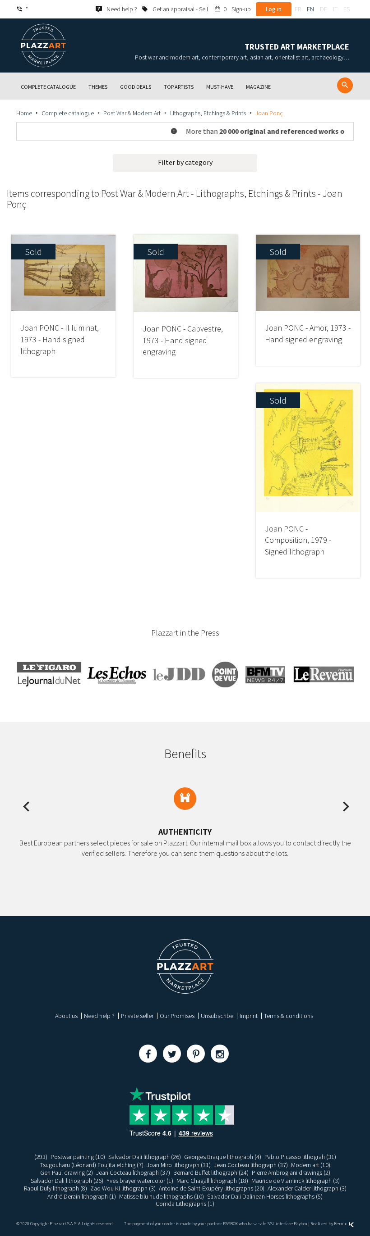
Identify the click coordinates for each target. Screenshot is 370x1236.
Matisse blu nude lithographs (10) (161, 1196)
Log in (274, 9)
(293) (40, 1157)
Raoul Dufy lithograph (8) (55, 1188)
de (323, 9)
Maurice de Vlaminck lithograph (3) (295, 1181)
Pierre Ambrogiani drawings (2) (291, 1172)
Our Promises (177, 1016)
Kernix (340, 1224)
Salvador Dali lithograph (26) (144, 1157)
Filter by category (185, 162)
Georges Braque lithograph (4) (222, 1157)
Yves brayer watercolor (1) (139, 1181)
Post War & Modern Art (132, 113)
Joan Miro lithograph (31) (179, 1165)
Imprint (249, 1016)
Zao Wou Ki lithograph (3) (123, 1188)
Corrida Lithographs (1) (185, 1204)
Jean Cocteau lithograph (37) (251, 1165)
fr (298, 9)
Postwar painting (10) (78, 1157)
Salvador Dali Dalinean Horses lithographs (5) (265, 1196)
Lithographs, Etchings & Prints (208, 113)
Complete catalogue (68, 113)
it (335, 9)
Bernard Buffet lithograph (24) (211, 1172)
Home (24, 113)
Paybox (300, 1224)
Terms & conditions (288, 1016)
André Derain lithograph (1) (81, 1196)
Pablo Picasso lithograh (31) (300, 1157)
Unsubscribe (217, 1016)
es (346, 9)
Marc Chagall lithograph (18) (212, 1181)
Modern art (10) (310, 1165)
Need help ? (99, 1016)
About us (66, 1016)
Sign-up (241, 9)
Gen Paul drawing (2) (66, 1172)
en (310, 9)
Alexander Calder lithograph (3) (307, 1188)
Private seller (137, 1016)
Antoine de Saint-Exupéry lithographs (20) (211, 1188)
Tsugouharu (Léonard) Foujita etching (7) (91, 1165)
